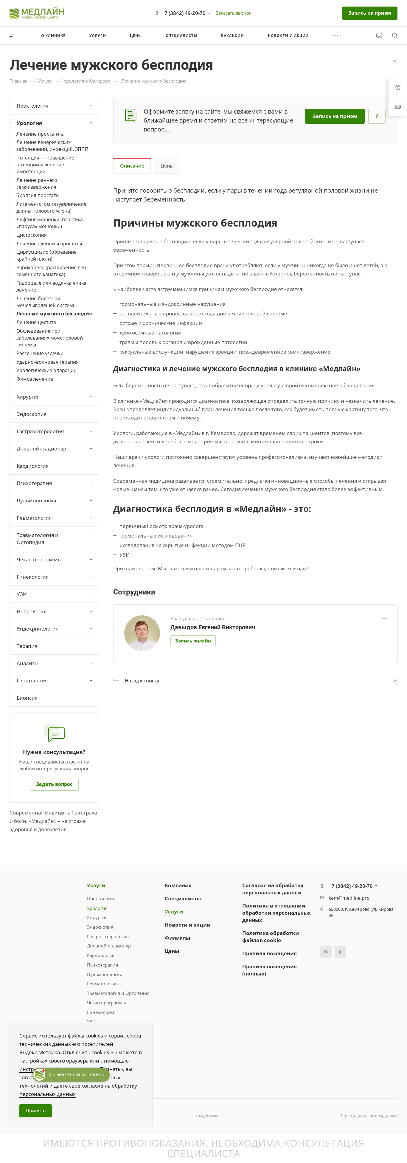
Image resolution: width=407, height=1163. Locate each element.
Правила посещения (269, 953)
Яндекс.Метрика (39, 1052)
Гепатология (32, 680)
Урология (29, 123)
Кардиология (33, 465)
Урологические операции (46, 370)
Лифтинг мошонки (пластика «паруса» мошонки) (49, 223)
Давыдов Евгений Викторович (212, 627)
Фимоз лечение (34, 379)
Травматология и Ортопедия (37, 539)
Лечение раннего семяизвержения (36, 183)
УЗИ (22, 594)
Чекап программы (39, 559)
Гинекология (33, 576)
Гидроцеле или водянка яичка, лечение (52, 286)
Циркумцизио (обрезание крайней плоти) (46, 255)
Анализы (27, 663)
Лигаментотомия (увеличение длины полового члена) (51, 207)
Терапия (27, 645)
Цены (167, 165)
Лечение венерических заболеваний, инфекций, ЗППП (52, 145)
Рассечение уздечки (39, 353)
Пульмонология (36, 500)
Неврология (31, 611)
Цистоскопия (31, 235)
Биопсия (27, 697)
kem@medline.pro (349, 898)
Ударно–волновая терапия (47, 362)
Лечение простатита (40, 134)
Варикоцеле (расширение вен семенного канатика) (51, 271)
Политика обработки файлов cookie (270, 937)
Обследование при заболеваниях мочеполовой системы (49, 338)
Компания (178, 885)
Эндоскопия (31, 414)
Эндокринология (37, 628)
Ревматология (34, 517)
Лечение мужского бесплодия (54, 313)
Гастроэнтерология (40, 431)
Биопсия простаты (37, 195)
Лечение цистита (36, 322)
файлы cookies (85, 1035)
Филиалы (177, 937)
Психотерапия (34, 483)
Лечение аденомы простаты (49, 243)
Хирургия (28, 396)
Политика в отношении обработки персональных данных (276, 912)
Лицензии (207, 1116)
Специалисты (183, 898)
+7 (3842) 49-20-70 (183, 13)
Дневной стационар (41, 448)
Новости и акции (187, 924)
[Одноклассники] (340, 952)
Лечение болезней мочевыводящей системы (46, 302)
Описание (132, 165)
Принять (36, 1110)
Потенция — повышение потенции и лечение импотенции (45, 164)
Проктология (32, 105)
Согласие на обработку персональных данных (273, 889)
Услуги (96, 885)
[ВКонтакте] (326, 952)
